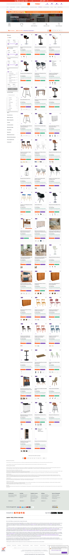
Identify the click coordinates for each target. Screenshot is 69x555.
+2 (43, 214)
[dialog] (58, 549)
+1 (43, 135)
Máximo (14, 40)
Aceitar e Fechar (64, 552)
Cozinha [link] (11, 9)
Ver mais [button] (9, 109)
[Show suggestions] (17, 95)
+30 (43, 293)
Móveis (7, 9)
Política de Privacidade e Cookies (56, 550)
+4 (57, 398)
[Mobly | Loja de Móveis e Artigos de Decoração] (37, 4)
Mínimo (9, 40)
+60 (57, 135)
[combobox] (11, 95)
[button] (29, 30)
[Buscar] (28, 4)
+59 (29, 293)
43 (43, 458)
